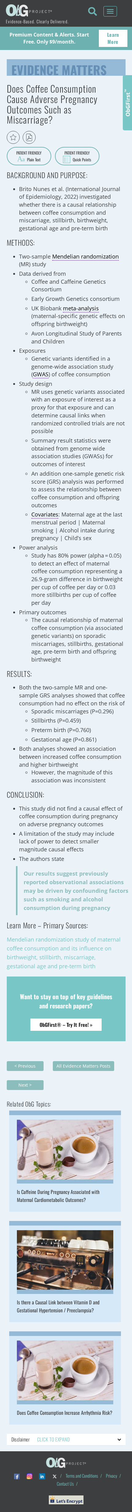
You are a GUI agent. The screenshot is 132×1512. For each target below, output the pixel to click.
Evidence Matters (59, 68)
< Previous (25, 1066)
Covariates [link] (44, 514)
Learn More (113, 38)
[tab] (66, 1439)
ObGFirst (127, 103)
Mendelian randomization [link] (85, 256)
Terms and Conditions (82, 1475)
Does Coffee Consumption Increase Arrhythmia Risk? (64, 1412)
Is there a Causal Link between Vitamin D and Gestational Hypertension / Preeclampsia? (58, 1306)
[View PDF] (29, 137)
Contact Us (65, 1483)
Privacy (111, 1475)
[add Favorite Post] (13, 137)
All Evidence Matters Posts (83, 1066)
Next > (25, 1085)
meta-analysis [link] (81, 308)
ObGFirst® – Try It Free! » (66, 1024)
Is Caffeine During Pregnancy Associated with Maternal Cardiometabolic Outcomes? (58, 1195)
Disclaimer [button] (40, 1439)
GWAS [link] (41, 374)
